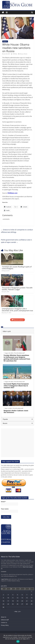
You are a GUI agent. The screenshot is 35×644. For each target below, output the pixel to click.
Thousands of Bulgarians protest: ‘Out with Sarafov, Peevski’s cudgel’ (17, 289)
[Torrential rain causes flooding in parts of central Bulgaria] (12, 254)
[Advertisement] (17, 442)
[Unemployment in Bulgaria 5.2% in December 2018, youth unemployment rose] (12, 296)
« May (15, 611)
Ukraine (25, 54)
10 (8, 598)
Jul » (19, 611)
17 (8, 601)
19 (17, 601)
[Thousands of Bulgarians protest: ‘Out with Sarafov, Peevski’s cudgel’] (12, 275)
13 (22, 598)
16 (3, 601)
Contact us (4, 622)
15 (31, 598)
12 (17, 598)
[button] (17, 331)
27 (22, 604)
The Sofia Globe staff (19, 353)
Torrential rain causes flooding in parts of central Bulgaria (17, 268)
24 (8, 604)
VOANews (15, 54)
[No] (33, 638)
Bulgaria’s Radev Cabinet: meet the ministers (16, 411)
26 (17, 604)
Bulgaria (5, 41)
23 (3, 604)
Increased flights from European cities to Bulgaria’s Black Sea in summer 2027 (16, 386)
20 (22, 601)
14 (27, 598)
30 (3, 607)
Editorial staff (5, 620)
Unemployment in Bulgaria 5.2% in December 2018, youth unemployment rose (17, 310)
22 (31, 601)
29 (31, 604)
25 (13, 604)
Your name (4, 509)
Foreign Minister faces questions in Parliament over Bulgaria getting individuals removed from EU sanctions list (17, 358)
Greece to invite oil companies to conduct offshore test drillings (17, 231)
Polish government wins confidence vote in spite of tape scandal (16, 241)
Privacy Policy (5, 625)
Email (3, 502)
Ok (18, 641)
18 (13, 601)
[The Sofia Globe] (3, 12)
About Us (3, 617)
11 (13, 598)
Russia (21, 54)
